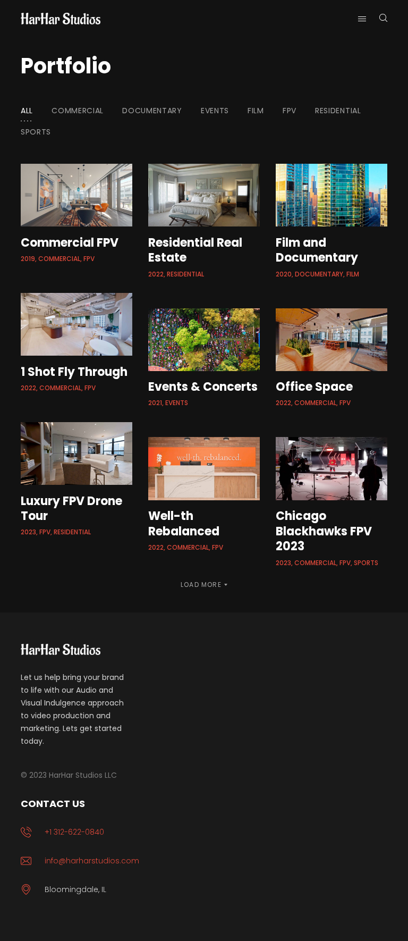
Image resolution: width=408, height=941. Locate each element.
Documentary (152, 110)
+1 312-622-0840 (74, 832)
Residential (338, 110)
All (27, 110)
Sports (36, 132)
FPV (289, 110)
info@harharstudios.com (92, 860)
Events (215, 110)
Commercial (78, 110)
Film (256, 110)
